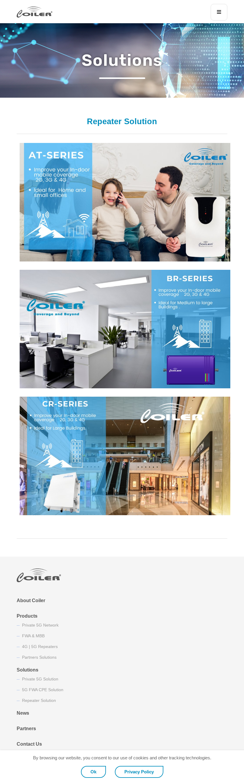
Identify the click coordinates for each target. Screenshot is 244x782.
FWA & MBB (33, 635)
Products (27, 616)
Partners (26, 728)
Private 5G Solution (40, 679)
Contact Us (29, 744)
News (23, 713)
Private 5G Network (40, 625)
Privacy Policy (139, 771)
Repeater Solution (39, 700)
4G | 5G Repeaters (40, 646)
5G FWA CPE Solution (42, 689)
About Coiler (31, 600)
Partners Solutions (39, 657)
